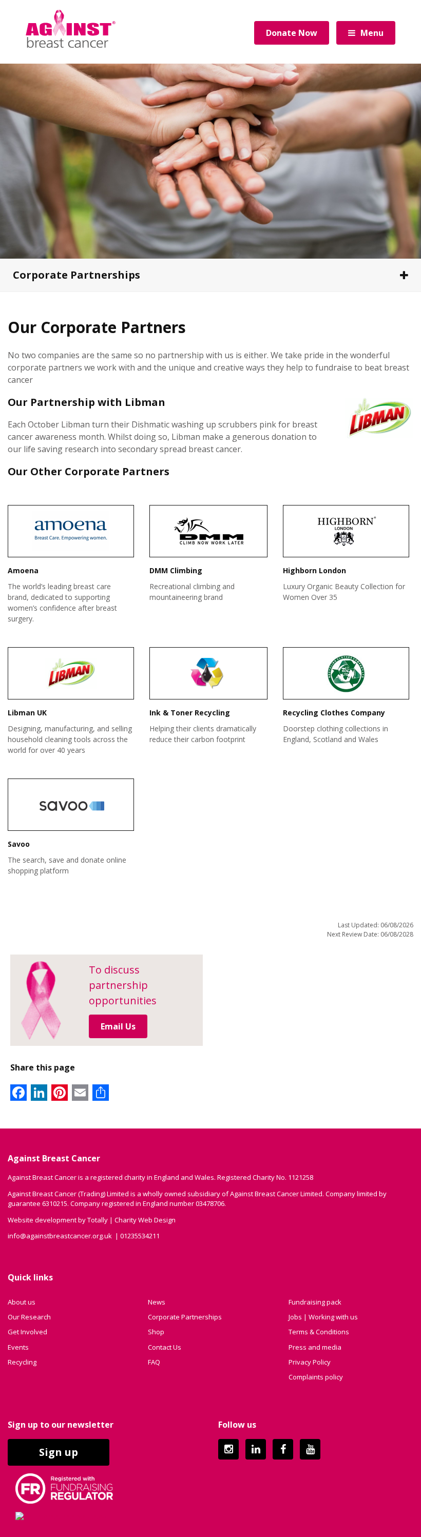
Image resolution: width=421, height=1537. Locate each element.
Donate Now (291, 32)
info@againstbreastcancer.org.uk (60, 1235)
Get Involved (27, 1331)
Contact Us (164, 1347)
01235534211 (140, 1235)
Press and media (315, 1347)
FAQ (154, 1362)
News (156, 1302)
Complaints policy (316, 1377)
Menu (372, 32)
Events (18, 1347)
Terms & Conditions (319, 1331)
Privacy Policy (310, 1362)
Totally (97, 1219)
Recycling (22, 1362)
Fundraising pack (315, 1302)
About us (21, 1302)
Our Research (29, 1316)
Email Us (118, 1026)
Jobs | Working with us (323, 1316)
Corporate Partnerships (76, 275)
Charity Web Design (145, 1219)
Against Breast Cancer (71, 28)
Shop (156, 1331)
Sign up (58, 1452)
